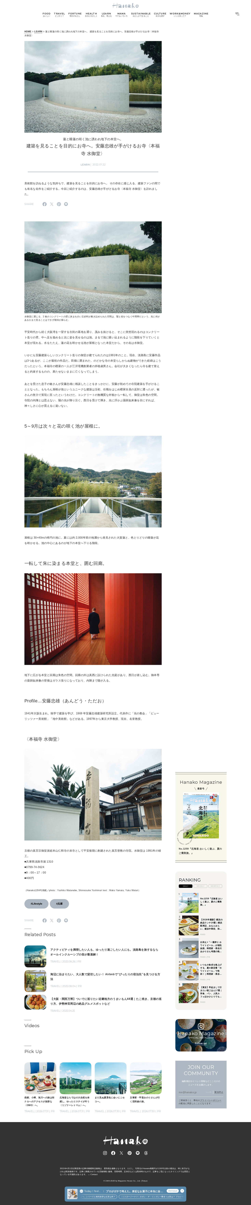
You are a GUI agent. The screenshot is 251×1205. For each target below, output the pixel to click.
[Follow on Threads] (146, 1153)
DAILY (185, 886)
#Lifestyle (36, 903)
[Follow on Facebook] (113, 1153)
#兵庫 (59, 903)
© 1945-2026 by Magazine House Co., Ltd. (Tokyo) (125, 1181)
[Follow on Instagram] (105, 1153)
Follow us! (201, 1043)
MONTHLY (215, 886)
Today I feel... (92, 1191)
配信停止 (219, 1092)
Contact (93, 1174)
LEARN (38, 31)
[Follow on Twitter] (121, 1153)
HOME (27, 31)
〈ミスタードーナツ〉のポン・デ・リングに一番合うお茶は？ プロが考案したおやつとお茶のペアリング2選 (151, 1197)
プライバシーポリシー (210, 1100)
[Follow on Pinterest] (130, 1153)
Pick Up (33, 1051)
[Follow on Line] (138, 1153)
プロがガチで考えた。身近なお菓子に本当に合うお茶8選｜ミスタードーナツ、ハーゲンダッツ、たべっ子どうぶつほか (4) (134, 1191)
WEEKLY (201, 886)
